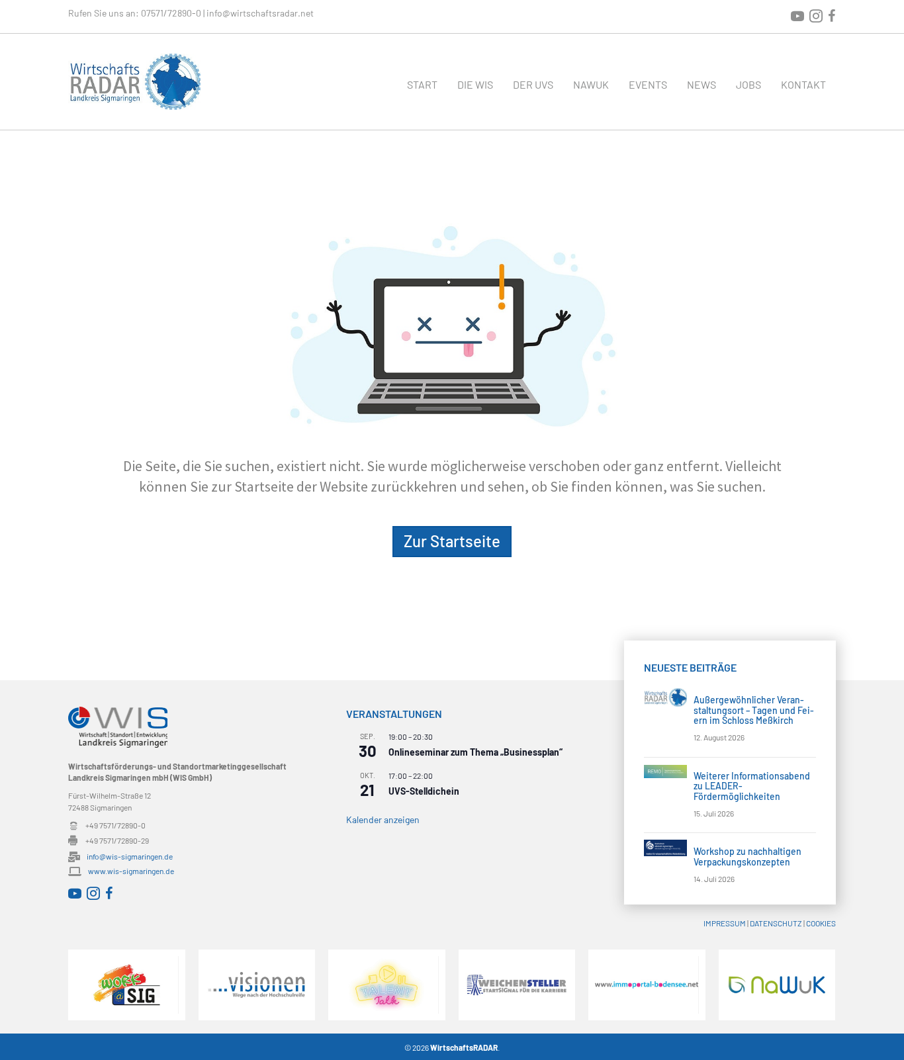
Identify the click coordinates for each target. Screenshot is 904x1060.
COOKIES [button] (821, 923)
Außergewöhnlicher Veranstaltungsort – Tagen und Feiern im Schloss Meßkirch (754, 710)
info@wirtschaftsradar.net (260, 13)
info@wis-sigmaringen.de (130, 856)
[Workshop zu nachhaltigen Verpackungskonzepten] (665, 846)
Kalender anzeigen (383, 819)
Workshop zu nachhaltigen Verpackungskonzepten (747, 856)
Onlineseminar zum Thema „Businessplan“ (475, 752)
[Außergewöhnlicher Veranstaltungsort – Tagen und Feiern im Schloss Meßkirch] (665, 695)
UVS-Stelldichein (423, 791)
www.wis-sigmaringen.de (131, 870)
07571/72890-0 (171, 13)
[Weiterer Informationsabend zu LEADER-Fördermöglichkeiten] (665, 770)
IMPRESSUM (724, 923)
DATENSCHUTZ (776, 923)
